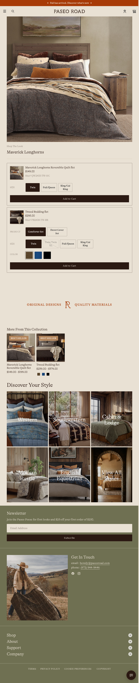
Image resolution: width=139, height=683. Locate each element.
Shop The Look (15, 146)
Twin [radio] (32, 187)
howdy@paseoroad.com (95, 563)
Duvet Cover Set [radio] (57, 232)
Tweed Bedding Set (36, 211)
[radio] (29, 255)
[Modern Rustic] (27, 474)
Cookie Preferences (78, 669)
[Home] (69, 11)
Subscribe (69, 537)
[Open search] (13, 11)
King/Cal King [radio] (65, 187)
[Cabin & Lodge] (111, 418)
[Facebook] (73, 573)
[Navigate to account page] (125, 11)
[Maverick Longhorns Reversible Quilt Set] (17, 173)
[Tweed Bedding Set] (17, 217)
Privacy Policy (50, 669)
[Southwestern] (69, 418)
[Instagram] (79, 573)
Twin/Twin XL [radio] (51, 244)
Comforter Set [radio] (35, 231)
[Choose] (30, 357)
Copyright (104, 669)
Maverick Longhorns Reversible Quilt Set (50, 167)
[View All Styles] (111, 474)
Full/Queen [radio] (49, 187)
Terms (32, 669)
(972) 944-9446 (90, 567)
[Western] (27, 418)
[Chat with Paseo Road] (131, 675)
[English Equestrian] (69, 474)
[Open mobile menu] (5, 11)
